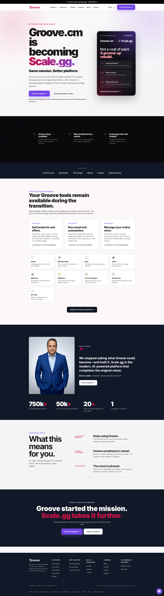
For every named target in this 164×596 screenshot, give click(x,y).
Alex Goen (124, 569)
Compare (81, 7)
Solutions (63, 7)
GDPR (84, 591)
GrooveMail (55, 570)
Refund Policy (55, 591)
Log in (110, 7)
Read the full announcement (110, 91)
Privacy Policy (45, 591)
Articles (88, 566)
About (89, 7)
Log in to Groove (93, 532)
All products (56, 564)
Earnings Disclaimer (99, 591)
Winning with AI (126, 566)
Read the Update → (126, 7)
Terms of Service (34, 591)
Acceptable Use (65, 591)
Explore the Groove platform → (82, 310)
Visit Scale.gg (73, 567)
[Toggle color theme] (114, 7)
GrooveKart (55, 573)
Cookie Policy (76, 591)
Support (88, 569)
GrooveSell (55, 567)
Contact (96, 7)
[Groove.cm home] (34, 7)
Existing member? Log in (63, 94)
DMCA (89, 591)
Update (72, 7)
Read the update (74, 564)
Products (53, 7)
